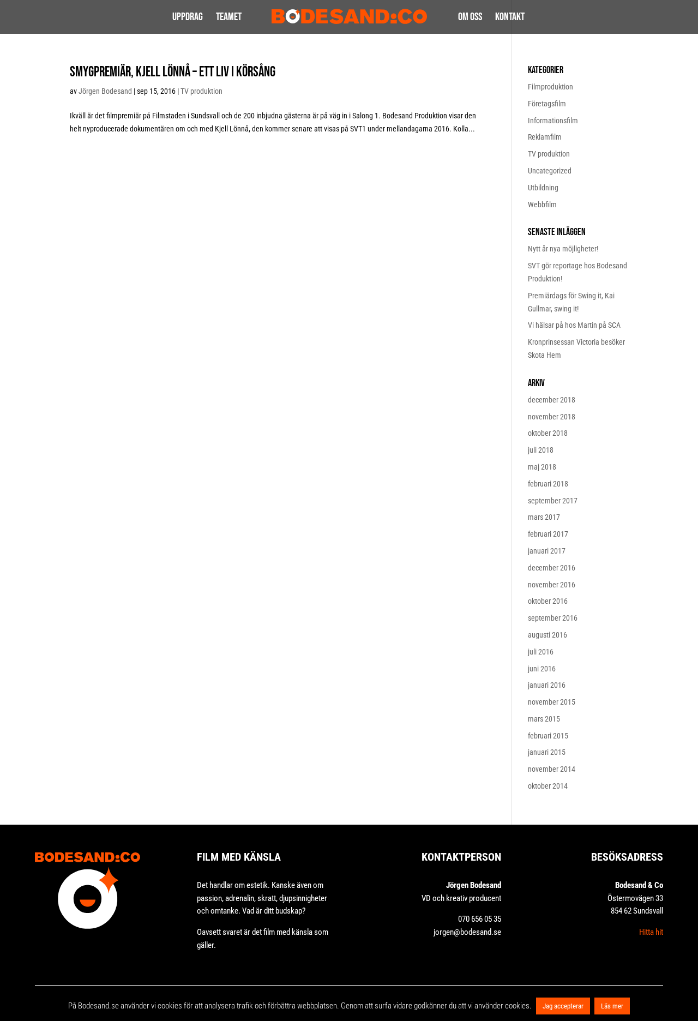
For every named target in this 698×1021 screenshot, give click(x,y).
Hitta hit (651, 932)
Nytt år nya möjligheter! (563, 248)
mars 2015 (544, 718)
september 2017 (552, 500)
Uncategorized (549, 170)
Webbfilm (542, 204)
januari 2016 (546, 685)
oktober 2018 (548, 433)
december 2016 (551, 567)
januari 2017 (546, 550)
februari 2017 (548, 534)
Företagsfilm (547, 103)
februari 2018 (548, 483)
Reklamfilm (545, 137)
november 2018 (551, 416)
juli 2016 (540, 651)
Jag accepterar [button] (563, 1006)
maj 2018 (542, 467)
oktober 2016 (548, 601)
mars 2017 (544, 517)
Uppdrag (187, 18)
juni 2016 (542, 668)
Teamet (229, 18)
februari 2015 (548, 735)
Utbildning (543, 187)
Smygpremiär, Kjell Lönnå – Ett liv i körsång (172, 72)
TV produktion (201, 91)
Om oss (470, 18)
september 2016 (552, 618)
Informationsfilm (553, 120)
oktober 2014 (548, 786)
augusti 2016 (547, 634)
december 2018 (551, 399)
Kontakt (510, 18)
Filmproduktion (550, 86)
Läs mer (612, 1006)
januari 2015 (546, 752)
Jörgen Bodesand (105, 91)
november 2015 (551, 702)
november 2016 (551, 584)
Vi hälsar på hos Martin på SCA (574, 325)
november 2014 (551, 769)
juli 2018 (540, 450)
